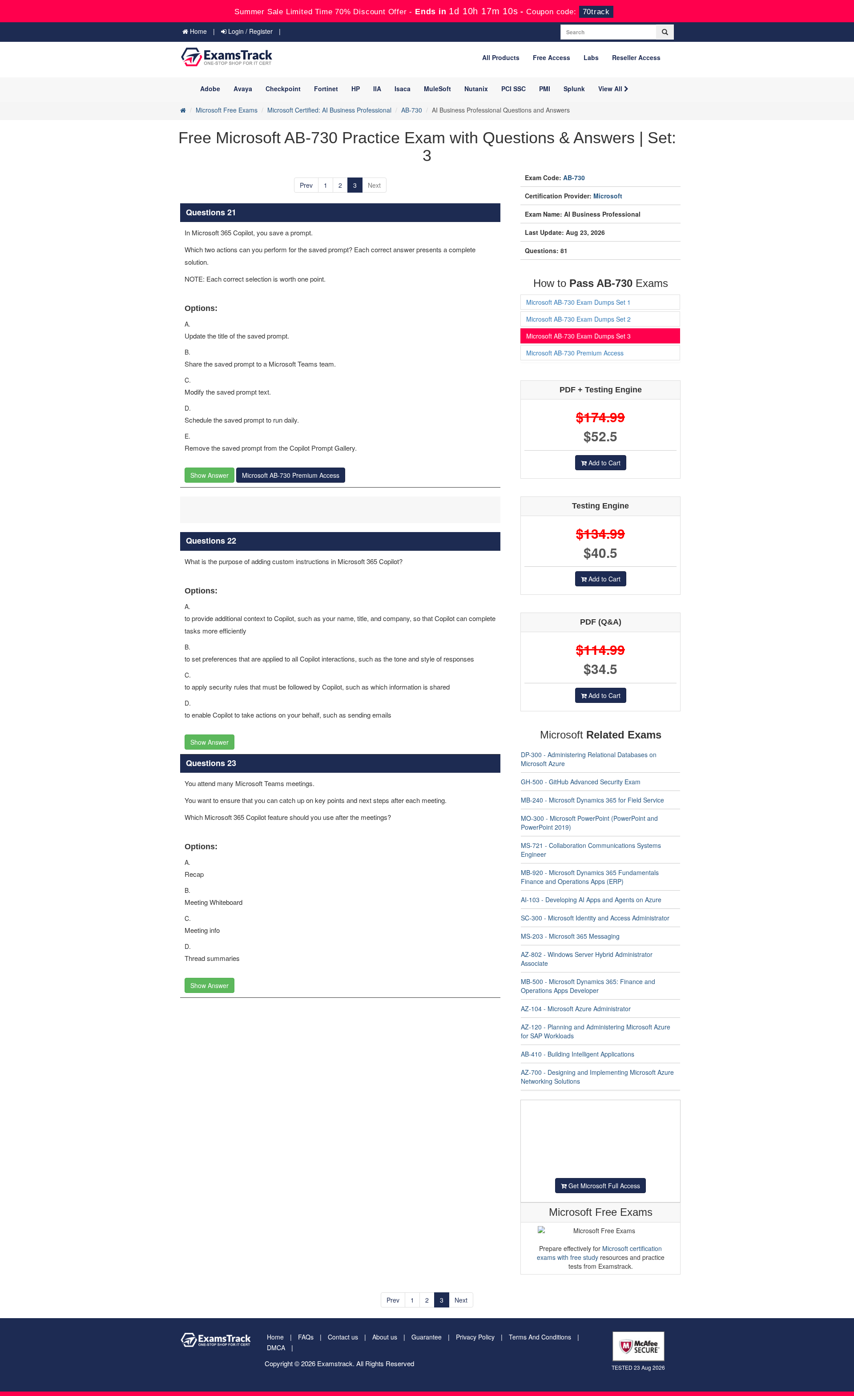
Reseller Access (636, 57)
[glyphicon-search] (665, 32)
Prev (306, 185)
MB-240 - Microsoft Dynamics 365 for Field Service (592, 799)
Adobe (210, 88)
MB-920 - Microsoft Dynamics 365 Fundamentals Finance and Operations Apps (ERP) (590, 877)
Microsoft (607, 195)
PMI (544, 88)
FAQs (306, 1336)
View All (611, 88)
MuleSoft (437, 88)
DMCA (276, 1347)
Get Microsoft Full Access (603, 1185)
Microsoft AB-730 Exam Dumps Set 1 (578, 302)
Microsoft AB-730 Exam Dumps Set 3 (578, 335)
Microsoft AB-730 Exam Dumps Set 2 (578, 319)
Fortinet (326, 88)
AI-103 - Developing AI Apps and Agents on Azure (591, 899)
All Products (501, 57)
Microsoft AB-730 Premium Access (290, 475)
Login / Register (249, 31)
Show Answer (209, 475)
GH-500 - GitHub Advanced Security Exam (580, 781)
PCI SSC (513, 88)
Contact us (343, 1336)
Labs (591, 57)
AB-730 (411, 109)
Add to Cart (603, 462)
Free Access (551, 57)
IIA (377, 88)
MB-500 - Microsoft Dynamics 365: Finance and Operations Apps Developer (588, 986)
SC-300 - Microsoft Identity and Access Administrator (595, 917)
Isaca (403, 88)
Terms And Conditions (540, 1336)
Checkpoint (283, 88)
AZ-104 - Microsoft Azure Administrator (576, 1008)
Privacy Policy (475, 1336)
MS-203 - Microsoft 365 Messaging (570, 936)
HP (355, 88)
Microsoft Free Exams (227, 109)
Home (197, 31)
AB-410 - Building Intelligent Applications (577, 1053)
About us (384, 1336)
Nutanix (476, 88)
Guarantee (426, 1336)
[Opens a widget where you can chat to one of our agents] (820, 1380)
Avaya (243, 88)
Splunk (574, 88)
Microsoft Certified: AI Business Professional (329, 109)
